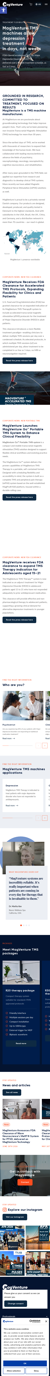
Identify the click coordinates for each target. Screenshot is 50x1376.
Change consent (16, 1303)
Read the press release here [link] (19, 360)
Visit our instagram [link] (15, 1217)
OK (25, 1363)
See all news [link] (12, 1092)
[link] (3, 10)
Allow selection (14, 1371)
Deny (36, 1371)
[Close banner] (46, 1321)
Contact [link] (25, 1182)
